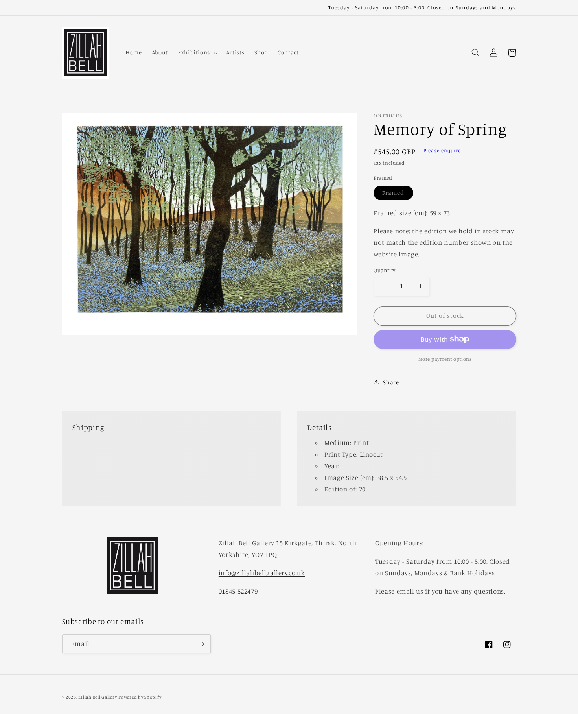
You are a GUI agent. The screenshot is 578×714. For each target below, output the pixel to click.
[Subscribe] (201, 643)
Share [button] (391, 381)
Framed (397, 194)
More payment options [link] (445, 359)
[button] (197, 52)
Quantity (384, 270)
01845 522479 (238, 591)
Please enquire (442, 150)
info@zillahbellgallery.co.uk (262, 573)
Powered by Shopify (139, 697)
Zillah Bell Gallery (97, 697)
